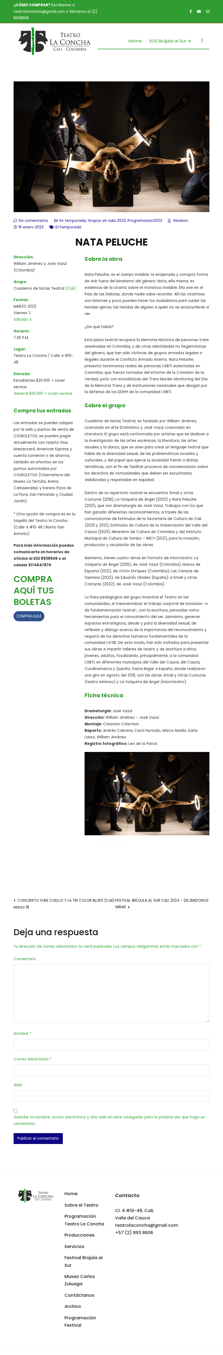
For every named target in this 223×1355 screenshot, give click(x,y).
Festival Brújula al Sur (83, 1261)
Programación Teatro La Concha (84, 1220)
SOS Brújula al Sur (167, 41)
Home (135, 41)
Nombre (22, 1033)
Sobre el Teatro (81, 1205)
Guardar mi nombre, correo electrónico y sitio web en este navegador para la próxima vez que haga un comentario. (109, 1120)
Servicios (74, 1246)
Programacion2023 (145, 220)
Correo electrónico (32, 1059)
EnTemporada (68, 227)
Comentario (25, 959)
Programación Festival (80, 1321)
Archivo (72, 1306)
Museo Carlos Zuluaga (79, 1280)
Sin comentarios (33, 220)
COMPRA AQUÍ (29, 616)
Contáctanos (79, 1295)
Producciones (79, 1235)
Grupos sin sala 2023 (107, 220)
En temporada (73, 220)
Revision (181, 220)
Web (18, 1085)
